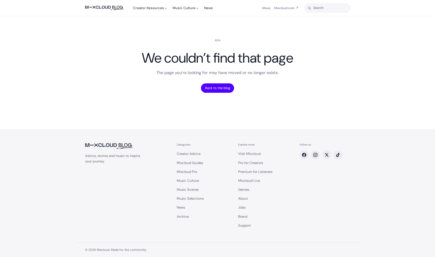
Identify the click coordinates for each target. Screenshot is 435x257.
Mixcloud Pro (187, 172)
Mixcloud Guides (190, 163)
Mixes (266, 8)
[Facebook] (304, 154)
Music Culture (184, 8)
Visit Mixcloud (249, 153)
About (243, 198)
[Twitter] (326, 154)
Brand (242, 216)
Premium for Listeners (255, 172)
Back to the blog (217, 88)
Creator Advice (188, 153)
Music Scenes (188, 189)
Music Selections (190, 198)
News (208, 8)
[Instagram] (315, 154)
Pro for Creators (250, 163)
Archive (183, 216)
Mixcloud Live (249, 180)
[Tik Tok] (338, 154)
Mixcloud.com (286, 8)
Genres (243, 189)
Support (244, 225)
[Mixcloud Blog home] (104, 8)
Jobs (241, 207)
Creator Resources (148, 8)
